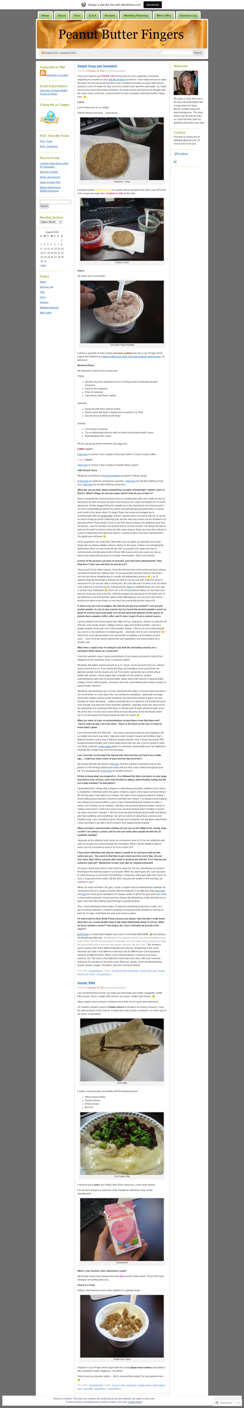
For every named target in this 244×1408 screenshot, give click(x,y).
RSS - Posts (46, 141)
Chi (105, 587)
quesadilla (88, 1388)
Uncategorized (95, 970)
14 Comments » (104, 974)
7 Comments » (114, 1388)
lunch (92, 974)
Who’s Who (164, 15)
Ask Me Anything (117, 79)
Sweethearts (99, 1388)
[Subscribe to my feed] (43, 75)
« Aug (43, 265)
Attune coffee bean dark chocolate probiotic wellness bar (131, 356)
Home (45, 15)
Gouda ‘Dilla (86, 983)
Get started (153, 4)
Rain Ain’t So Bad (49, 172)
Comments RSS (68, 52)
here (84, 894)
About (62, 15)
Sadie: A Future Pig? (50, 182)
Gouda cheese (145, 1385)
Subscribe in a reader (57, 75)
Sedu (129, 587)
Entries (51, 52)
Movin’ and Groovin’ (50, 177)
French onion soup (148, 970)
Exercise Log (188, 15)
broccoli (115, 1385)
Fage (122, 1385)
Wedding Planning (136, 15)
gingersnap (131, 1385)
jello (87, 974)
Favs (77, 15)
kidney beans (159, 1385)
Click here (82, 454)
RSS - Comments (49, 146)
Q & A (92, 15)
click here (160, 890)
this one (115, 764)
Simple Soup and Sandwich (97, 66)
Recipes (110, 15)
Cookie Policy (135, 1402)
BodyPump (83, 934)
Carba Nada (104, 746)
